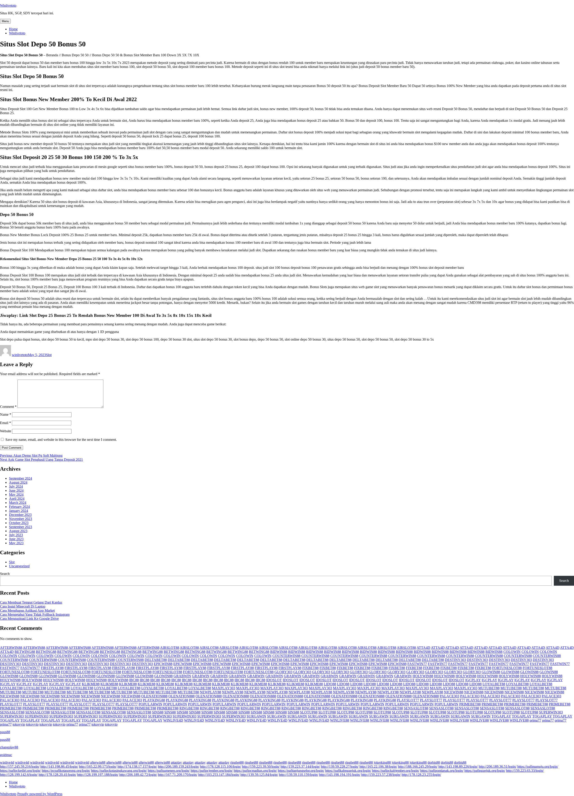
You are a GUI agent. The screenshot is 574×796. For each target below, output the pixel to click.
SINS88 (157, 712)
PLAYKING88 (154, 700)
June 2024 (16, 490)
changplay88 (9, 747)
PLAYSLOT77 (408, 700)
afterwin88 (97, 762)
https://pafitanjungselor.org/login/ (301, 770)
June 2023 (16, 539)
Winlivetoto (8, 5)
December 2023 (20, 515)
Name (5, 414)
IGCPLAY (473, 680)
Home (13, 29)
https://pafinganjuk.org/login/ (484, 770)
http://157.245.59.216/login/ (19, 766)
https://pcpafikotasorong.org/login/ (66, 770)
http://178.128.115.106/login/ (220, 766)
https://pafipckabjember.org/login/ (395, 770)
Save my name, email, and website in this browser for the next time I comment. (61, 439)
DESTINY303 (455, 660)
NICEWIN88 (453, 692)
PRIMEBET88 (470, 704)
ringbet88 (237, 762)
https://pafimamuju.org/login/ (537, 766)
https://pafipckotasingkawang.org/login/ (119, 770)
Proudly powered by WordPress (39, 794)
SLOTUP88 (308, 712)
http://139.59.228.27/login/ (340, 766)
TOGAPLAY (501, 716)
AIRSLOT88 (169, 648)
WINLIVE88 (339, 720)
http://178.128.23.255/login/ (421, 774)
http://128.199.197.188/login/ (97, 774)
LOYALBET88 (494, 684)
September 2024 (20, 478)
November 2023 (20, 519)
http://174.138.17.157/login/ (137, 766)
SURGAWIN (256, 716)
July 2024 (16, 486)
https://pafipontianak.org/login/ (441, 770)
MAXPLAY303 (223, 688)
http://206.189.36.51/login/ (497, 766)
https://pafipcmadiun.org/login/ (255, 770)
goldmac (6, 755)
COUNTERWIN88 (286, 656)
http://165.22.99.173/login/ (98, 766)
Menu (5, 21)
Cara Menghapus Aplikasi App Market (27, 610)
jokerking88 (382, 762)
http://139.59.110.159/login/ (298, 774)
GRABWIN (182, 676)
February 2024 (19, 507)
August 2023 (18, 531)
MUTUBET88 (489, 688)
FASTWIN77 (417, 664)
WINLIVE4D (173, 720)
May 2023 (16, 543)
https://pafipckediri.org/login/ (20, 770)
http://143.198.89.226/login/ (458, 766)
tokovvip (19, 724)
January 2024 (18, 511)
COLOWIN (512, 652)
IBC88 (134, 680)
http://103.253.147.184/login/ (218, 774)
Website (5, 431)
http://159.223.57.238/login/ (381, 774)
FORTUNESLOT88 (507, 668)
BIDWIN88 (278, 652)
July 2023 (16, 535)
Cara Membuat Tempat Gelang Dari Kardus (31, 602)
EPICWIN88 (163, 664)
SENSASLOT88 (416, 708)
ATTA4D (423, 648)
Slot (49, 355)
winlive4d (7, 762)
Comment (8, 407)
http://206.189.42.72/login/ (138, 774)
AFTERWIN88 (11, 648)
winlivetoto (20, 355)
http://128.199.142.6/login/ (19, 774)
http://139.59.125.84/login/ (259, 774)
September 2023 (20, 527)
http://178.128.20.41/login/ (57, 774)
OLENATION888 (154, 696)
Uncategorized (19, 566)
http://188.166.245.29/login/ (417, 766)
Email (5, 423)
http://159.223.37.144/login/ (300, 766)
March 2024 (17, 503)
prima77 (535, 720)
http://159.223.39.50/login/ (261, 766)
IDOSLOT (274, 680)
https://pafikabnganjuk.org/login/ (348, 770)
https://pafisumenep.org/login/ (169, 770)
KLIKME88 (91, 684)
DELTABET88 (156, 660)
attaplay (176, 762)
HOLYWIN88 (423, 676)
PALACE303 (449, 696)
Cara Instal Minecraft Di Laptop (22, 606)
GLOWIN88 (491, 672)
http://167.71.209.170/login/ (177, 774)
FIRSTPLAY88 (52, 668)
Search (5, 574)
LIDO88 (330, 684)
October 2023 (18, 523)
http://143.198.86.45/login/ (59, 766)
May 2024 (16, 494)
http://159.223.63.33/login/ (525, 770)
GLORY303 (283, 672)
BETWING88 (25, 652)
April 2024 (16, 498)
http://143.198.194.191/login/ (339, 774)
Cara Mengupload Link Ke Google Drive (29, 618)
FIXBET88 (310, 668)
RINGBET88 (189, 708)
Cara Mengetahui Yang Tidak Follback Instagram (35, 614)
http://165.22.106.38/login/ (378, 766)
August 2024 (18, 482)
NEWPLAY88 (210, 692)
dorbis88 (434, 762)
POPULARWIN (150, 704)
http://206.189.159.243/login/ (178, 766)
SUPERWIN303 (551, 712)
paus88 (5, 732)
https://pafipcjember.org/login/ (212, 770)
